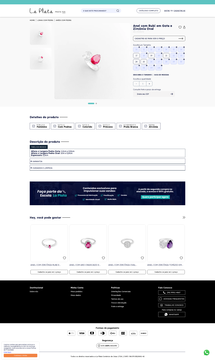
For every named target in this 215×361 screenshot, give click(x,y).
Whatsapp (174, 314)
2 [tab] (96, 103)
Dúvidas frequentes (173, 299)
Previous (181, 218)
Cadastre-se (179, 10)
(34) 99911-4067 (173, 292)
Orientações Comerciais (121, 291)
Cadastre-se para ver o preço (150, 38)
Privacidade (116, 295)
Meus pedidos (76, 291)
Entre (167, 10)
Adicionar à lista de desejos (180, 27)
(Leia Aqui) (7, 352)
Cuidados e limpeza (42, 168)
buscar (118, 10)
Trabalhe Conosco (174, 305)
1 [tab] (91, 103)
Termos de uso (117, 299)
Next (184, 217)
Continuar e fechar (20, 355)
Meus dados (76, 295)
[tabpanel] (92, 61)
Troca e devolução (119, 303)
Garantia (37, 161)
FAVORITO (64, 258)
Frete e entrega (117, 306)
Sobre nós (34, 291)
